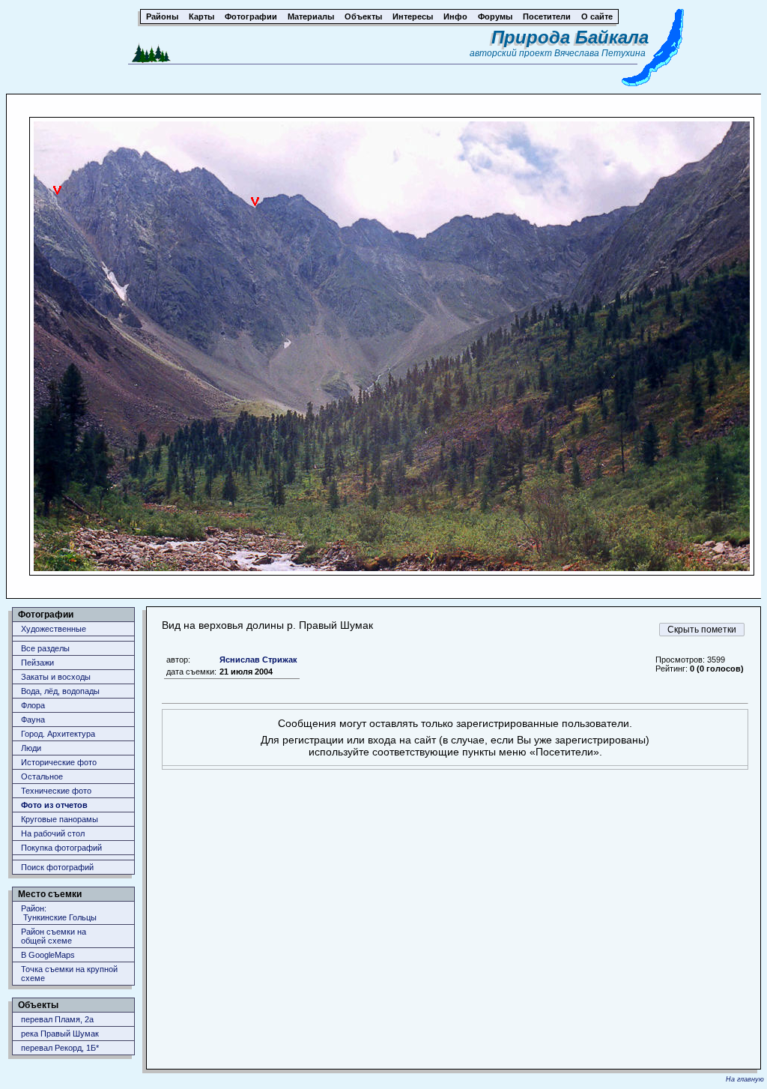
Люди (31, 747)
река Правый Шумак (60, 1033)
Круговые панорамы (59, 819)
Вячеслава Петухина (600, 53)
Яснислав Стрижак (258, 659)
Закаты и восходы (56, 676)
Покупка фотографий (61, 847)
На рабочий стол (53, 833)
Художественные (53, 628)
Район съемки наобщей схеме (53, 936)
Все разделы (45, 648)
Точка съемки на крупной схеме (69, 974)
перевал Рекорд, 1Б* (60, 1047)
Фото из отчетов (54, 804)
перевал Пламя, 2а (57, 1019)
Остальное (42, 776)
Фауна (33, 719)
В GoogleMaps (48, 954)
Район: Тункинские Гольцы (59, 913)
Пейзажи (37, 662)
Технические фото (56, 790)
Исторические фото (59, 762)
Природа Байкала (570, 37)
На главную (745, 1079)
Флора (33, 705)
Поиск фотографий (57, 867)
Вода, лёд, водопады (60, 691)
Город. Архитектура (58, 733)
